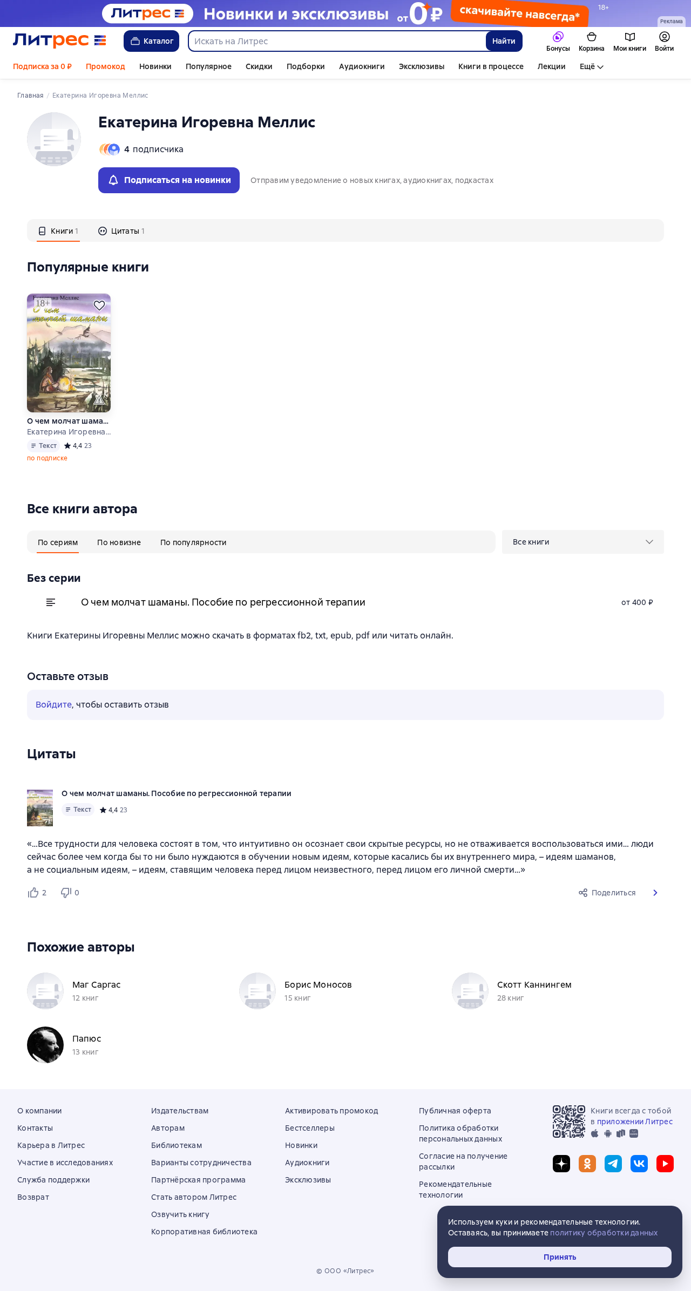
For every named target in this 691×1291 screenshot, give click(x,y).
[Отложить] (99, 305)
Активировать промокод (331, 1111)
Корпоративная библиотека (204, 1231)
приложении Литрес (635, 1121)
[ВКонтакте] (639, 1163)
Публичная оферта (455, 1111)
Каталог (159, 41)
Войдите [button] (54, 704)
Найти (504, 41)
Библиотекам (176, 1145)
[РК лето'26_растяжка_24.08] (345, 13)
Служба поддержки (53, 1180)
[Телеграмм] (613, 1163)
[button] (655, 892)
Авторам (168, 1128)
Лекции (552, 66)
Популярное (209, 66)
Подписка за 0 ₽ (42, 66)
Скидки (259, 66)
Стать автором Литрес (193, 1197)
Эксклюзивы (421, 66)
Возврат (33, 1197)
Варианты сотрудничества (201, 1162)
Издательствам (179, 1111)
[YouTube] (665, 1163)
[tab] (58, 230)
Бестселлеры (310, 1128)
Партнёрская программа (198, 1180)
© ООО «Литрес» (345, 1271)
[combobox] (336, 41)
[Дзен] (561, 1163)
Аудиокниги (362, 66)
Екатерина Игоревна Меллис (69, 432)
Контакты (35, 1128)
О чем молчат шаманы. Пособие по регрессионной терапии (69, 421)
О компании (39, 1111)
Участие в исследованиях (65, 1162)
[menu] (583, 541)
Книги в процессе (491, 66)
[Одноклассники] (587, 1163)
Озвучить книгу (180, 1214)
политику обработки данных (604, 1233)
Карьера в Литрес (51, 1145)
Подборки (306, 66)
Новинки (155, 66)
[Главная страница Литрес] (59, 41)
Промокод (105, 66)
